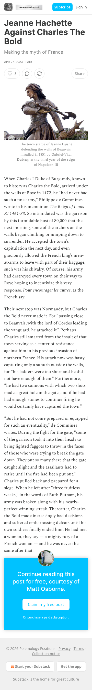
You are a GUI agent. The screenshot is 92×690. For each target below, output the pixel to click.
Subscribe (62, 7)
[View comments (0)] (27, 73)
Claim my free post (46, 604)
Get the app (71, 666)
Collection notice (46, 653)
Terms (79, 648)
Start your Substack (32, 666)
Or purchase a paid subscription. (46, 617)
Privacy (65, 648)
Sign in (81, 7)
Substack (20, 679)
